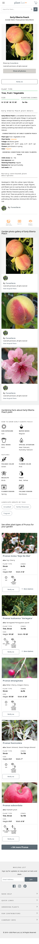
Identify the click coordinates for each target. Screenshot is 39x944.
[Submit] (36, 9)
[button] (31, 9)
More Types (30, 224)
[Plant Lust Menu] (3, 3)
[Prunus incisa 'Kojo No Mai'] (19, 559)
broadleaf (7, 507)
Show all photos (19, 71)
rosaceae (14, 139)
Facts (19, 224)
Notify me (19, 82)
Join (31, 879)
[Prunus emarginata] (19, 684)
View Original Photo (9, 288)
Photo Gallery (8, 224)
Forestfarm (11, 283)
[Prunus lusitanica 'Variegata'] (19, 622)
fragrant (8, 149)
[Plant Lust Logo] (20, 3)
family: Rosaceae (22, 507)
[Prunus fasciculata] (19, 747)
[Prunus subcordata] (19, 809)
